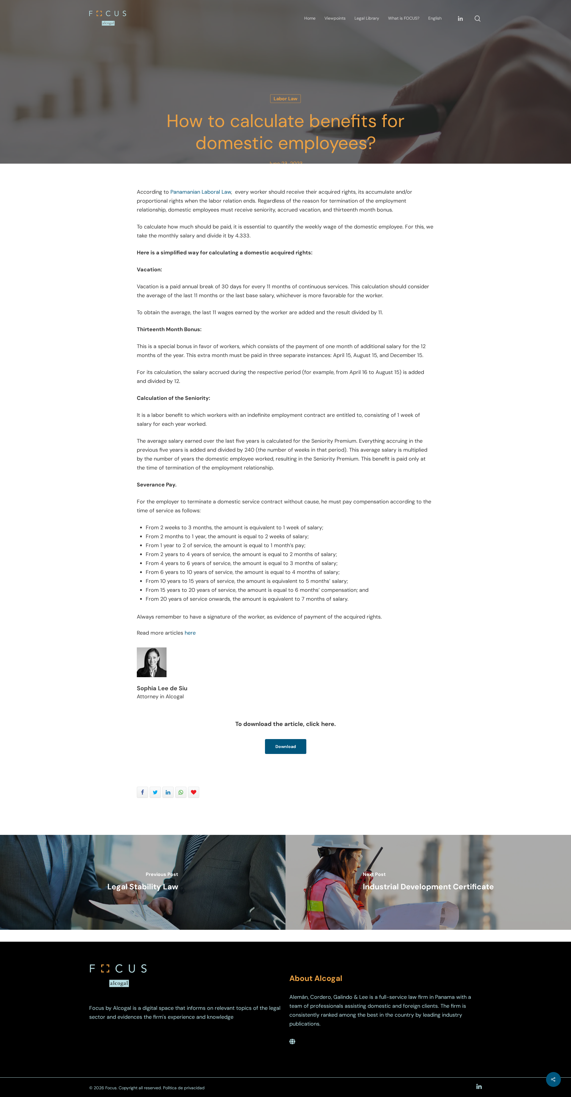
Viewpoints (335, 18)
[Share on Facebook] (142, 792)
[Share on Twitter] (155, 792)
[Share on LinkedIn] (168, 792)
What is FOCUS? (403, 18)
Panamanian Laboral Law (200, 191)
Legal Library (366, 18)
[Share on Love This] (193, 792)
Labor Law (285, 99)
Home (310, 18)
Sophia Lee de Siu (162, 688)
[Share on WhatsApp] (180, 792)
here (190, 632)
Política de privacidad (184, 1087)
